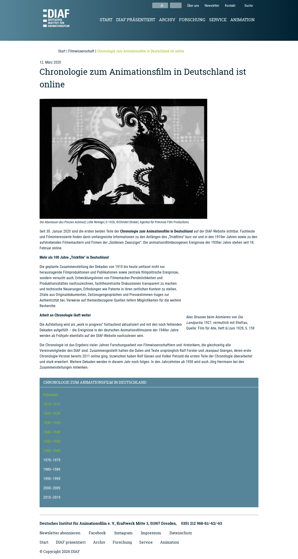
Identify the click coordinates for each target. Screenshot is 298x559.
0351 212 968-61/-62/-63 (201, 523)
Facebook (97, 532)
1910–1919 (51, 404)
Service (218, 19)
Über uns (193, 5)
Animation (242, 19)
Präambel (50, 395)
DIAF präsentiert (135, 19)
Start (106, 19)
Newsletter (212, 5)
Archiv (167, 19)
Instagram (123, 532)
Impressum (151, 532)
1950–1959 (51, 441)
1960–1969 (51, 451)
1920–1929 (51, 413)
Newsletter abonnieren (60, 532)
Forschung (192, 19)
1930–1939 (51, 423)
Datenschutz (180, 532)
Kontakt (230, 5)
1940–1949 (51, 432)
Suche (248, 5)
